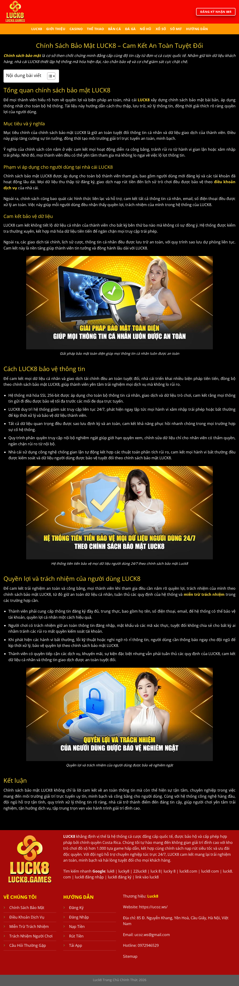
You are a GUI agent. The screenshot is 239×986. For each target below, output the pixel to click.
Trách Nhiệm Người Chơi (31, 936)
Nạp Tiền (77, 926)
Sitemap (130, 956)
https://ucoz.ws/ (153, 906)
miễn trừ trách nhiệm (204, 594)
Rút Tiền (76, 936)
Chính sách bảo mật (22, 55)
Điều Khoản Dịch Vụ (26, 917)
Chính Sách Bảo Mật (26, 907)
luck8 (36, 29)
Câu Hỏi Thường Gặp (27, 945)
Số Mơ (176, 29)
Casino (76, 29)
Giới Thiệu (55, 29)
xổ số (161, 29)
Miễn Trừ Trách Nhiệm (29, 926)
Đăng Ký (76, 907)
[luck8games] (23, 12)
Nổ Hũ (145, 29)
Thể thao (95, 29)
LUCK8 (144, 99)
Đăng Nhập (79, 917)
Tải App (75, 945)
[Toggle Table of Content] (49, 76)
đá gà (130, 29)
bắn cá (114, 29)
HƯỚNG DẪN (197, 29)
